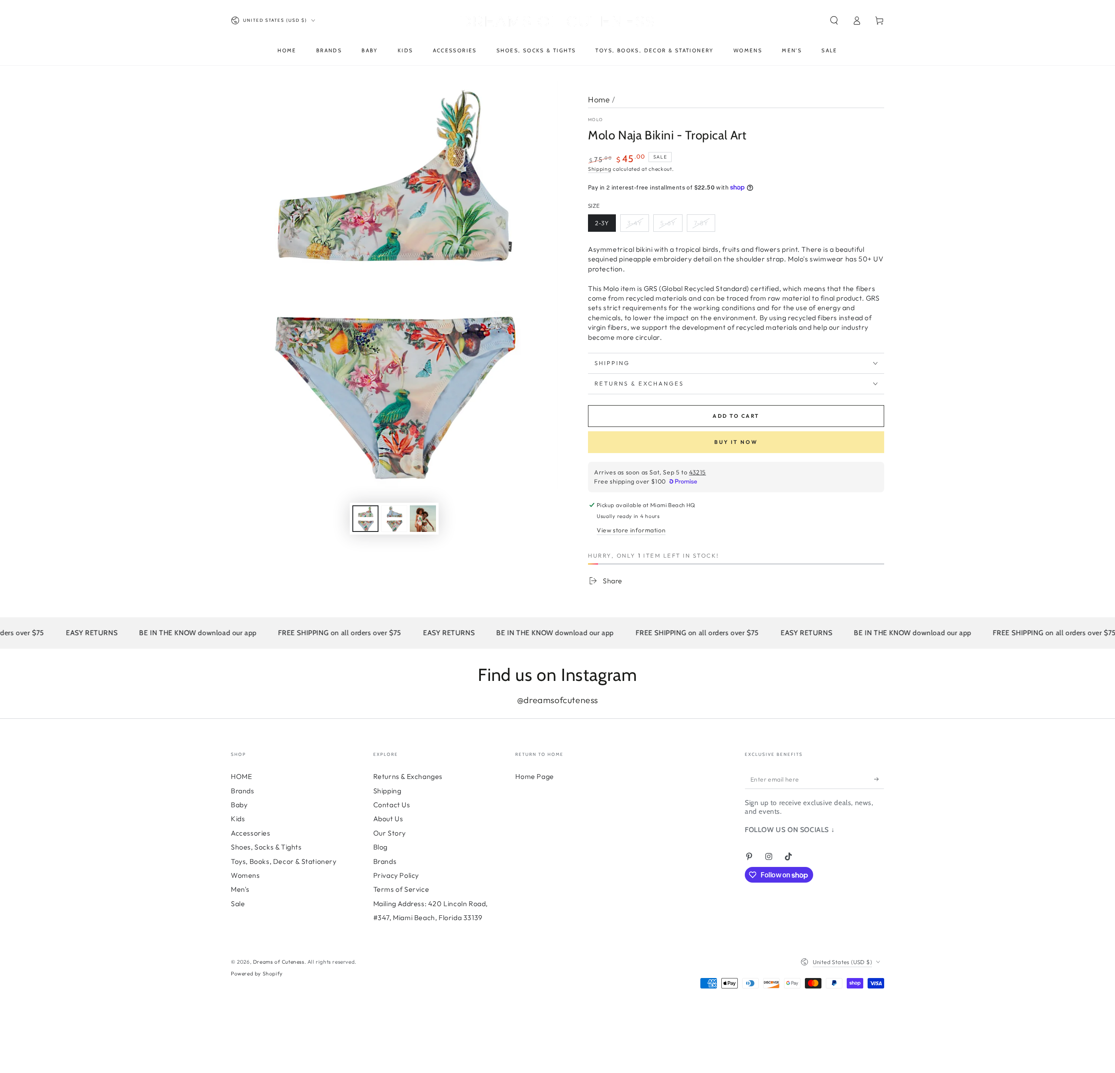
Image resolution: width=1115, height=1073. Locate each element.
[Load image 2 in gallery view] (394, 518)
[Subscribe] (879, 779)
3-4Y (634, 223)
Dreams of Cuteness (278, 961)
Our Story (389, 833)
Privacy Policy (396, 875)
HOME (241, 776)
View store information (631, 530)
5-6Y (668, 223)
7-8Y (701, 223)
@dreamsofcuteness (557, 699)
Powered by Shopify (257, 973)
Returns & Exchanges (408, 776)
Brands (242, 790)
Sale (238, 903)
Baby (239, 804)
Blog (380, 847)
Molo (595, 119)
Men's (240, 889)
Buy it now (736, 442)
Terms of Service (401, 889)
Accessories (250, 833)
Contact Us (391, 804)
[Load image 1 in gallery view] (365, 518)
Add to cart (736, 416)
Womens (245, 875)
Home (599, 100)
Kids (238, 818)
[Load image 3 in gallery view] (423, 518)
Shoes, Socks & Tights (266, 847)
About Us (388, 818)
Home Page (534, 776)
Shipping (600, 169)
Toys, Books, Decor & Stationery (284, 861)
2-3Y (602, 223)
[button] (834, 20)
